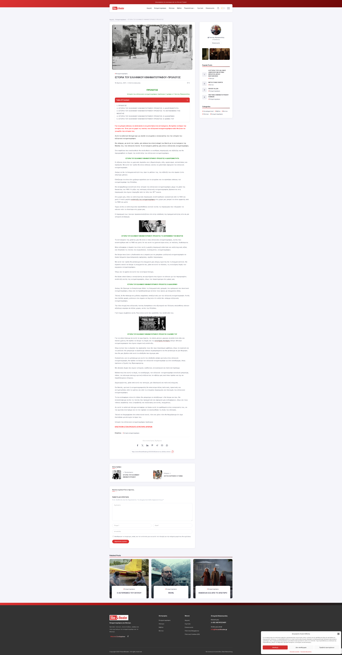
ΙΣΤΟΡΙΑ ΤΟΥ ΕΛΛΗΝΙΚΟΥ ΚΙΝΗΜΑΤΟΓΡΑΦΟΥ (131, 476)
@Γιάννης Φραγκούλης (216, 37)
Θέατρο (206, 114)
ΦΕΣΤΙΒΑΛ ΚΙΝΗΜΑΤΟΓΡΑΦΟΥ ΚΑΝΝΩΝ (218, 96)
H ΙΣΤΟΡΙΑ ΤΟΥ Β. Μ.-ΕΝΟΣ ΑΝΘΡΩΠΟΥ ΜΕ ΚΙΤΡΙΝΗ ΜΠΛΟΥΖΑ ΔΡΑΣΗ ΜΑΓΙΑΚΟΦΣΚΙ (217, 73)
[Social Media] (128, 636)
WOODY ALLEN (213, 88)
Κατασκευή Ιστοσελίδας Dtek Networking (219, 651)
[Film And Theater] (118, 8)
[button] (338, 634)
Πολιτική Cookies (295, 651)
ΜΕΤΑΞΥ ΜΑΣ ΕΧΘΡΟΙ (215, 82)
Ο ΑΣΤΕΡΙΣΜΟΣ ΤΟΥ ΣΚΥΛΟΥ (129, 593)
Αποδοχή (275, 647)
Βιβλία (218, 111)
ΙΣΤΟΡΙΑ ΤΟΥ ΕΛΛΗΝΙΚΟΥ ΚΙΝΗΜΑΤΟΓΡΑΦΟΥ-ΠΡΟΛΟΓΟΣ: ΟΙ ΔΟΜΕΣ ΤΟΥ (146, 119)
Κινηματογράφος (121, 19)
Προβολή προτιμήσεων (326, 647)
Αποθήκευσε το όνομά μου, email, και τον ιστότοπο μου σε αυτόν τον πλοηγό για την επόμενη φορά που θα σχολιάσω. (152, 536)
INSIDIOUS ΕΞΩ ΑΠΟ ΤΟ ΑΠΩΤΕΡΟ (213, 593)
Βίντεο (225, 111)
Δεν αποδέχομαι (301, 647)
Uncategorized (208, 111)
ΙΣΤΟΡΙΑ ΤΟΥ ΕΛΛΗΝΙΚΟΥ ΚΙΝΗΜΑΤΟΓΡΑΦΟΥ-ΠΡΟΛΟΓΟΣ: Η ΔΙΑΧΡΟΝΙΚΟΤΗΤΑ (149, 108)
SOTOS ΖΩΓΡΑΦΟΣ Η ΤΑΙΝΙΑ (173, 476)
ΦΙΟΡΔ (171, 593)
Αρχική (112, 19)
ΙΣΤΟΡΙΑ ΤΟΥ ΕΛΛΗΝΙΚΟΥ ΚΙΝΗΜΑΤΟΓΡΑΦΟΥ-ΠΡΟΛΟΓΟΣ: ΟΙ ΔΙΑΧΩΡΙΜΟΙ (146, 116)
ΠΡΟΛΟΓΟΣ (122, 105)
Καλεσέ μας (215, 620)
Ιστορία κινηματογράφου (131, 433)
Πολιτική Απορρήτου (306, 651)
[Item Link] (129, 578)
